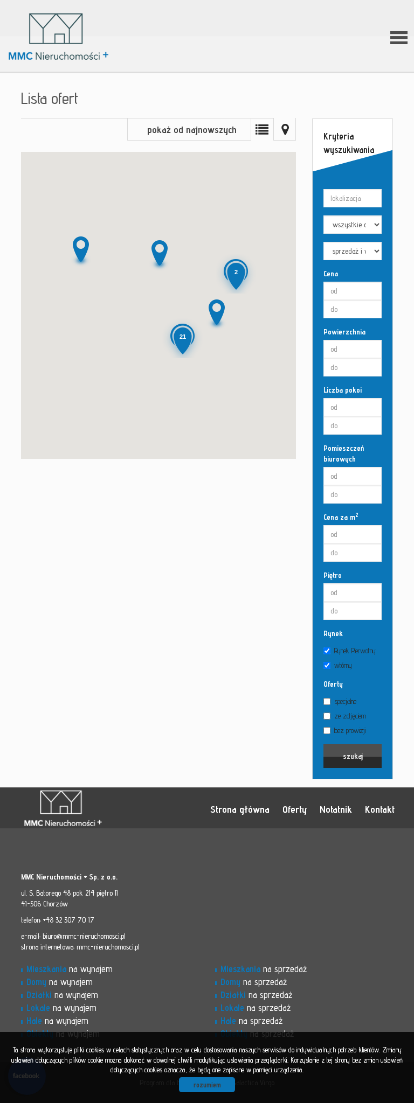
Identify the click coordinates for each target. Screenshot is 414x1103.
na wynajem (69, 969)
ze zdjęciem (350, 715)
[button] (158, 255)
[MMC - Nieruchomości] (96, 21)
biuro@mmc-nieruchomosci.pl (84, 936)
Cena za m (340, 516)
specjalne (345, 701)
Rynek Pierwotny (355, 650)
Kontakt (380, 809)
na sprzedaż (263, 969)
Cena (330, 273)
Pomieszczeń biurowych (343, 453)
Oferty (333, 684)
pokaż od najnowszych (192, 129)
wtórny (343, 665)
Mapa (284, 129)
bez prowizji (349, 730)
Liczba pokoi (342, 390)
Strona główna (240, 809)
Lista (262, 129)
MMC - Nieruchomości (96, 808)
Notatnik (336, 809)
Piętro (332, 575)
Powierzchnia (344, 331)
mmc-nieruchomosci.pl (108, 947)
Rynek (333, 633)
